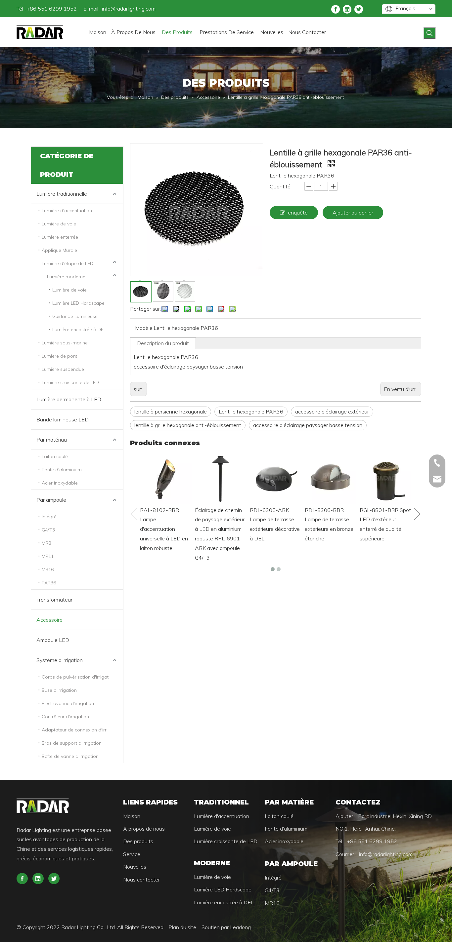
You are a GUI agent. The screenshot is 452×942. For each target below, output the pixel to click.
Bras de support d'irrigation (72, 743)
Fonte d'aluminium (62, 470)
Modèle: (144, 328)
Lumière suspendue (63, 369)
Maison (131, 816)
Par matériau (51, 439)
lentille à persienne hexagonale (170, 411)
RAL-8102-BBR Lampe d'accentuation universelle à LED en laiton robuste (164, 529)
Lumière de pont (59, 356)
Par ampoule (51, 499)
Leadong (240, 927)
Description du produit (163, 343)
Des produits (138, 841)
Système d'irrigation (59, 660)
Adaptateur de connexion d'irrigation (81, 730)
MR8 (46, 543)
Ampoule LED (52, 640)
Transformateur (54, 599)
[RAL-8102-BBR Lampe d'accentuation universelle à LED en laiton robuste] (166, 478)
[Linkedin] (347, 9)
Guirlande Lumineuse (75, 316)
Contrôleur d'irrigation (65, 717)
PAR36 (49, 583)
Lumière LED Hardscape (78, 303)
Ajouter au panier (353, 212)
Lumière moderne (66, 277)
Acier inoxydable (60, 483)
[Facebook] (335, 9)
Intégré (49, 517)
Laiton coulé (55, 456)
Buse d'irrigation (59, 690)
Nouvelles (134, 866)
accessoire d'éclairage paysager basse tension (307, 425)
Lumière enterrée (60, 237)
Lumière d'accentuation (67, 211)
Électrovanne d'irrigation (68, 703)
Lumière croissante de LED (70, 382)
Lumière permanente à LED (68, 399)
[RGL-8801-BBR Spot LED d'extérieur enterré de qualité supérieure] (385, 478)
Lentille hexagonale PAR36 (251, 411)
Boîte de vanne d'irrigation (70, 756)
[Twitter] (358, 9)
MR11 (48, 556)
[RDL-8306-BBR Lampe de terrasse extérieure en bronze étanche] (330, 478)
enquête (298, 212)
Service (131, 854)
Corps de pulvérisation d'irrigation (78, 677)
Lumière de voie (59, 224)
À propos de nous (144, 828)
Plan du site (183, 927)
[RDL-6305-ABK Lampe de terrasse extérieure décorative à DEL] (275, 478)
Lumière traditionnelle (61, 193)
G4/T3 (48, 530)
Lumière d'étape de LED (67, 263)
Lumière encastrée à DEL (79, 330)
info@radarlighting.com (129, 8)
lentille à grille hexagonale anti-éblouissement (187, 425)
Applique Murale (59, 250)
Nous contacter (141, 879)
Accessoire (49, 619)
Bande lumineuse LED (62, 419)
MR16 (48, 569)
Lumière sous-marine (65, 343)
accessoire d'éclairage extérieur (332, 411)
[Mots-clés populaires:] (429, 33)
